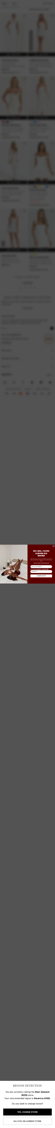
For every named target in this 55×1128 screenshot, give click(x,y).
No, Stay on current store (27, 1121)
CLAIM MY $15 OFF (41, 575)
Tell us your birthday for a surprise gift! (39, 569)
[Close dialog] (54, 546)
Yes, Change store (27, 1112)
